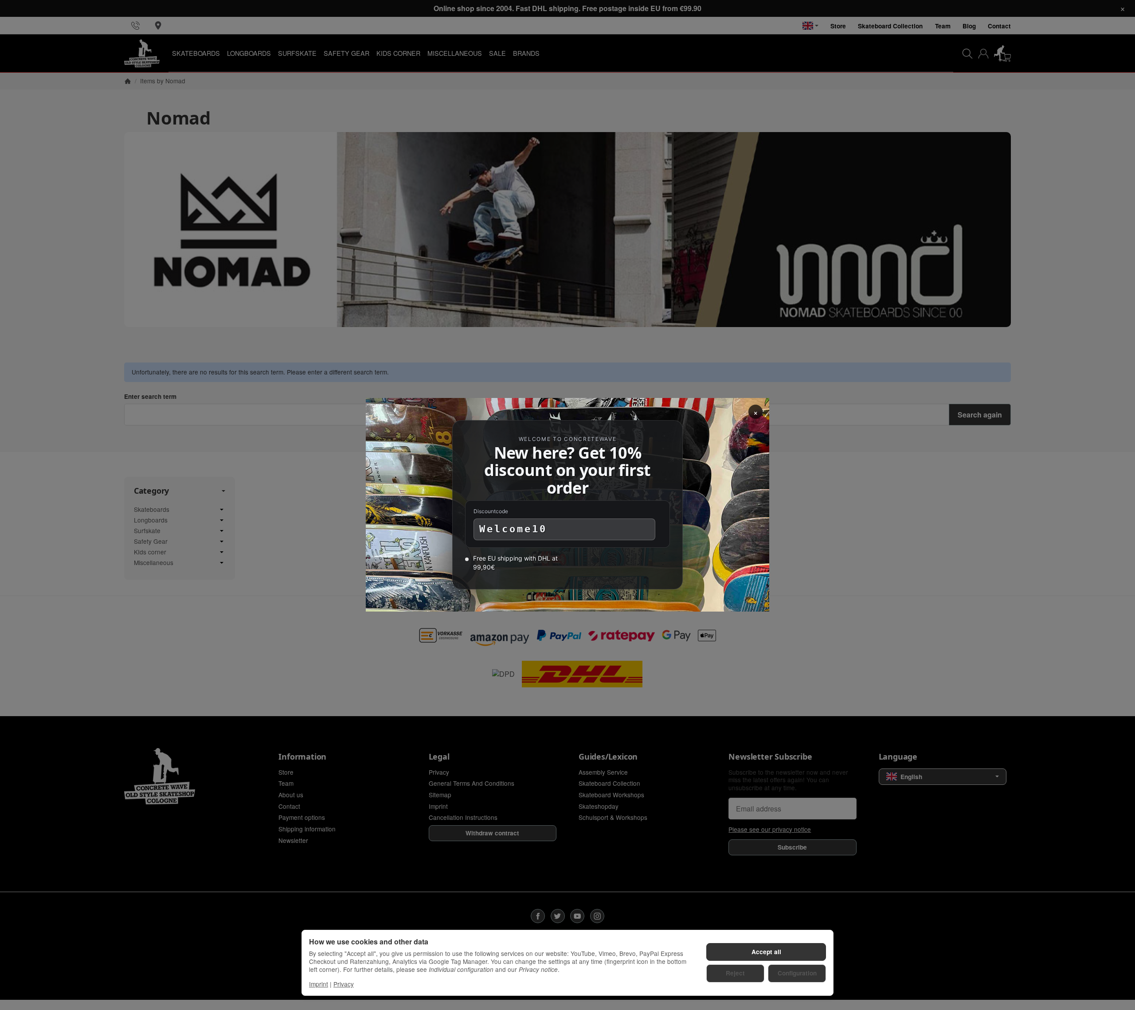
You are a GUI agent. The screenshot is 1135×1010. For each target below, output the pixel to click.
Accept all (766, 952)
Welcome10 (513, 529)
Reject (735, 973)
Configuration (797, 973)
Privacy (343, 983)
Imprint (318, 983)
